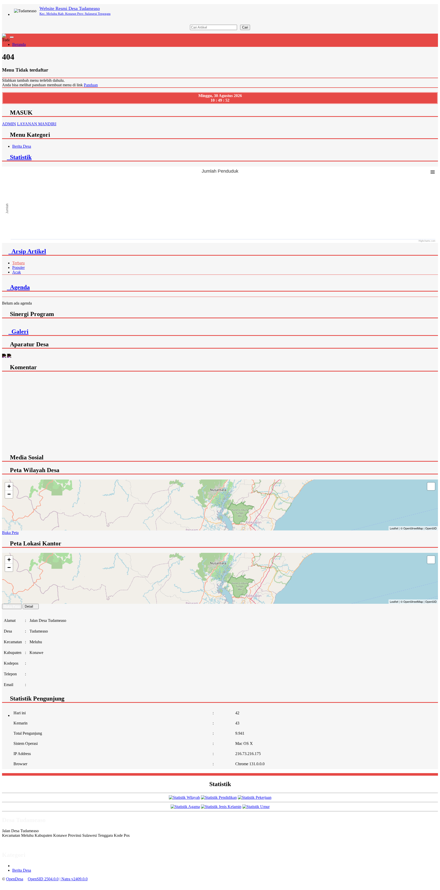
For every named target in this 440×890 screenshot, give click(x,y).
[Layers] (431, 486)
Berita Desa (21, 146)
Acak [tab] (16, 272)
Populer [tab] (18, 267)
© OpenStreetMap (412, 528)
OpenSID (431, 528)
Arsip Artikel (27, 251)
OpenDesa (14, 879)
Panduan (91, 85)
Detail (29, 606)
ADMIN (9, 124)
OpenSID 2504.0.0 (43, 879)
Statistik (19, 157)
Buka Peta (10, 532)
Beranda (19, 44)
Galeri (18, 331)
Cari (245, 27)
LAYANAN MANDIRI (36, 124)
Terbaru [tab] (18, 263)
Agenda (18, 287)
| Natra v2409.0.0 (74, 879)
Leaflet (394, 528)
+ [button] (9, 486)
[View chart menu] (433, 172)
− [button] (9, 494)
